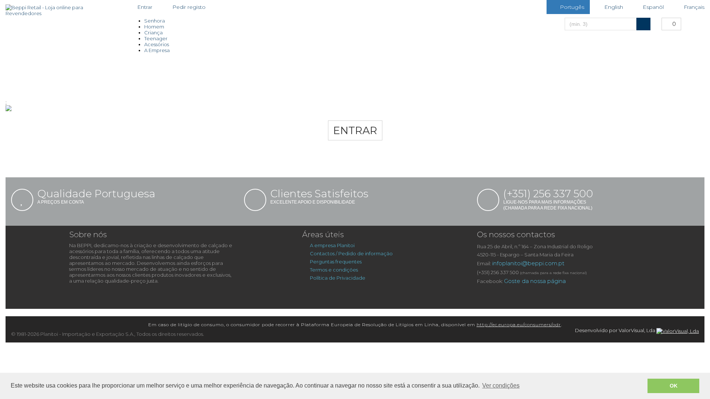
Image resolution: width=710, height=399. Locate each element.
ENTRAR (355, 130)
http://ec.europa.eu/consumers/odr (519, 324)
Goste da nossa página (535, 280)
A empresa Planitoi (333, 245)
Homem (154, 27)
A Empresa (157, 50)
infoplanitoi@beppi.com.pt (528, 263)
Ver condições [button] (501, 385)
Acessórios (156, 44)
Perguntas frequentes (336, 262)
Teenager (156, 38)
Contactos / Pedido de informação (351, 253)
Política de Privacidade (337, 278)
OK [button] (673, 386)
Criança (153, 32)
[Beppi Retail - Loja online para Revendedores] (59, 10)
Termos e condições (334, 270)
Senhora (154, 21)
